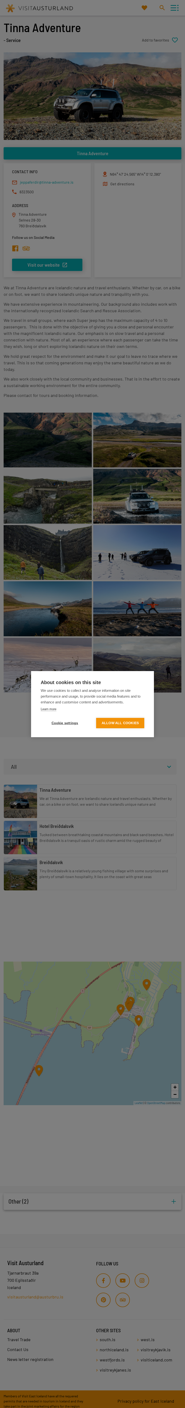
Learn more (48, 709)
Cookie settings (65, 723)
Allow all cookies (120, 723)
